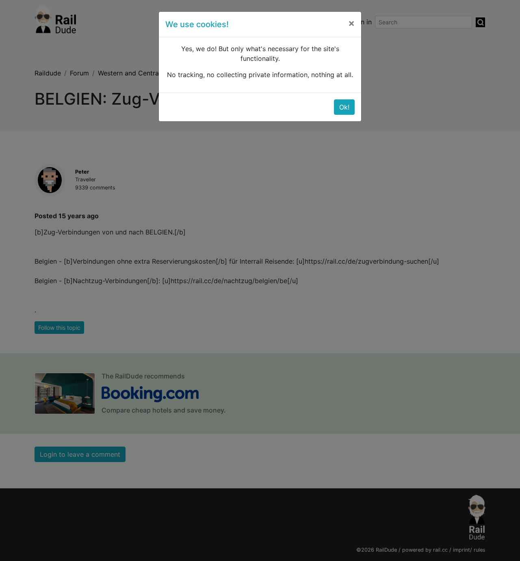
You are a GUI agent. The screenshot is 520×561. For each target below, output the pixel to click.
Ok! (344, 107)
